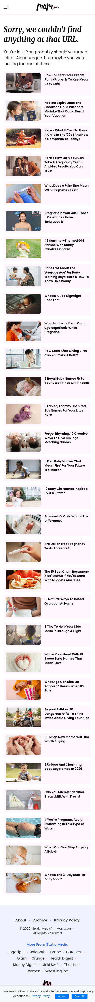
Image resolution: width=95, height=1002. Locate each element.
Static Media (41, 928)
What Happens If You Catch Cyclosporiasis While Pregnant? (65, 328)
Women (33, 971)
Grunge (38, 958)
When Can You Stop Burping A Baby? (66, 849)
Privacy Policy (67, 920)
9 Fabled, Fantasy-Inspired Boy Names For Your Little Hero (65, 410)
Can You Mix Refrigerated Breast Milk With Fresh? (64, 794)
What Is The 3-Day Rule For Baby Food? (65, 877)
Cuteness (74, 952)
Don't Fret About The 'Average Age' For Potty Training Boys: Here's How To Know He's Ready (66, 275)
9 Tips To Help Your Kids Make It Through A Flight (62, 629)
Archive (40, 920)
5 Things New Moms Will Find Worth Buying (66, 739)
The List (70, 965)
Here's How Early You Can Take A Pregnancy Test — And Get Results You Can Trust (64, 164)
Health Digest (61, 958)
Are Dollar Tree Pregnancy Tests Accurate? (64, 546)
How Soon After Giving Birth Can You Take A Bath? (65, 353)
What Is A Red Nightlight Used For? (62, 298)
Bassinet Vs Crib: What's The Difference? (66, 518)
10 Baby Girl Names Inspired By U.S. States (65, 491)
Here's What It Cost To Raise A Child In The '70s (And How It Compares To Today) (66, 135)
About (20, 920)
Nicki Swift (50, 965)
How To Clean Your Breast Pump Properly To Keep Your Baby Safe (66, 79)
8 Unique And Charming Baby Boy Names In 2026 (63, 767)
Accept (61, 996)
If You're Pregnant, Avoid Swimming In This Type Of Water (64, 824)
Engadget (16, 952)
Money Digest (25, 965)
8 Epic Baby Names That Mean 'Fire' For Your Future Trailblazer (64, 466)
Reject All (79, 996)
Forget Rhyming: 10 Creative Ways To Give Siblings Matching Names (66, 438)
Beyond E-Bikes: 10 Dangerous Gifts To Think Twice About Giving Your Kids (66, 714)
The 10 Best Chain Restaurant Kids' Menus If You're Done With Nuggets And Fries (66, 576)
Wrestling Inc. (57, 971)
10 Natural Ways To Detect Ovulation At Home (64, 601)
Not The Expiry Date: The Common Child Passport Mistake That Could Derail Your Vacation (64, 109)
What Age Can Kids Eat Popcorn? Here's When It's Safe (64, 686)
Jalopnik (37, 952)
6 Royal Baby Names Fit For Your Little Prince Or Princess (66, 381)
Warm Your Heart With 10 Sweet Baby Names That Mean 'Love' (63, 659)
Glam (22, 958)
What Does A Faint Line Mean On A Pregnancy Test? (66, 188)
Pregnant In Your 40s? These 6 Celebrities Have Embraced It (66, 217)
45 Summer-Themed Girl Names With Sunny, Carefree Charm (64, 245)
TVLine (55, 952)
